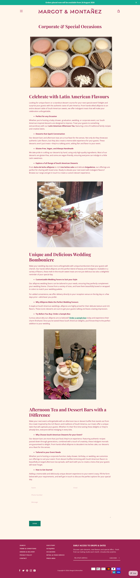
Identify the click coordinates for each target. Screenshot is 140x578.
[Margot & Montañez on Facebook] (20, 570)
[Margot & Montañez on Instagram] (31, 570)
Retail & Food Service (55, 555)
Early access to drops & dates (89, 545)
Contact (23, 558)
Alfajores (50, 549)
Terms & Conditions (28, 549)
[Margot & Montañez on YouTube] (34, 570)
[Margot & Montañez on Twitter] (23, 570)
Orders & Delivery (27, 552)
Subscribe (113, 558)
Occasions (50, 552)
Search (22, 545)
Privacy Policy (26, 555)
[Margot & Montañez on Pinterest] (27, 570)
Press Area (50, 558)
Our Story (50, 545)
